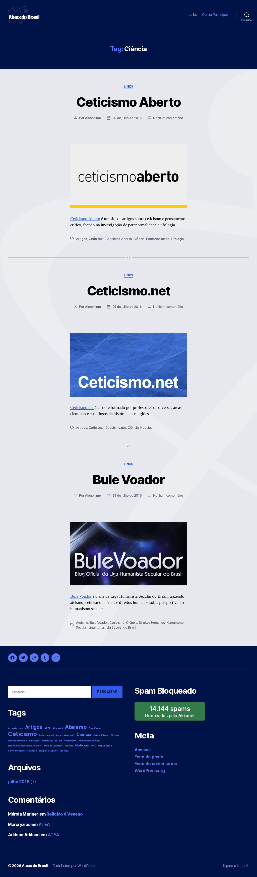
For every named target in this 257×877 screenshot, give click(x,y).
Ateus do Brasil (35, 866)
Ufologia (177, 239)
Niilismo (69, 745)
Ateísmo (82, 623)
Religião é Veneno (48, 750)
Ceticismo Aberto (128, 102)
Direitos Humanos (152, 623)
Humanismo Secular (89, 740)
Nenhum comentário (168, 118)
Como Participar (215, 14)
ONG (93, 745)
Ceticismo (96, 239)
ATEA (47, 728)
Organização (105, 745)
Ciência (139, 239)
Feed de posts (149, 756)
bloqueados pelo (171, 713)
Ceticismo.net (128, 290)
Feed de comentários (156, 763)
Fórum (58, 740)
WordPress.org (150, 770)
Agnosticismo (15, 728)
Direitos (114, 735)
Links (193, 14)
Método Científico (53, 745)
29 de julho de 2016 (127, 118)
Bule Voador (129, 479)
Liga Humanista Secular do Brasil (112, 627)
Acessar (143, 749)
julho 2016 (18, 781)
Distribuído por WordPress (74, 866)
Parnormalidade (157, 239)
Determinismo (100, 735)
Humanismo (70, 740)
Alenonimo (93, 118)
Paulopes (32, 750)
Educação (34, 740)
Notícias (146, 428)
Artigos (81, 239)
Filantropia (47, 740)
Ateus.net (57, 728)
